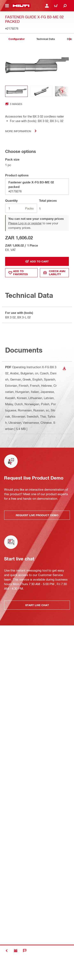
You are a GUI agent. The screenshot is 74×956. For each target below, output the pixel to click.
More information (18, 131)
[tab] (16, 39)
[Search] (64, 5)
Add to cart (39, 261)
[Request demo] (15, 950)
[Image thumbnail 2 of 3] (41, 91)
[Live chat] (24, 950)
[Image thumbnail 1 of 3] (16, 91)
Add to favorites (20, 272)
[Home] (21, 5)
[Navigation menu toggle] (7, 5)
